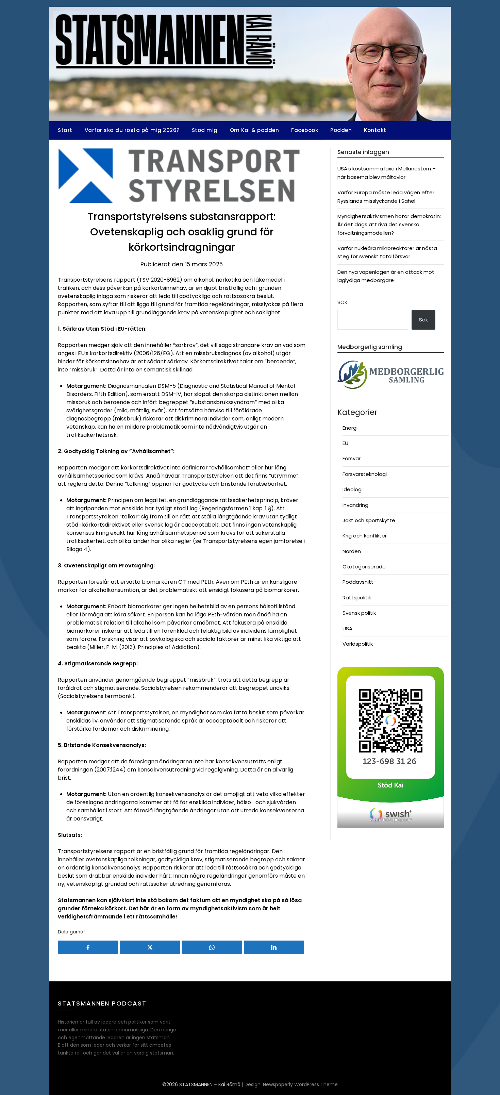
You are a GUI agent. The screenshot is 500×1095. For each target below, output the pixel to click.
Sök (342, 302)
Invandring (355, 505)
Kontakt (375, 130)
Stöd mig (205, 130)
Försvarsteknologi (365, 474)
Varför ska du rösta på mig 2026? (132, 130)
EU (345, 443)
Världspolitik (358, 643)
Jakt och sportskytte (369, 520)
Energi (350, 427)
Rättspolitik (357, 597)
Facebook (304, 130)
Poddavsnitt (358, 581)
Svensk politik (359, 612)
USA (347, 628)
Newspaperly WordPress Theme (300, 1084)
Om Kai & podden (254, 130)
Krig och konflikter (365, 535)
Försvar (352, 458)
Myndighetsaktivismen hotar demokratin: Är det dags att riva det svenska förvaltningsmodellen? (389, 224)
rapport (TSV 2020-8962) (148, 280)
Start (65, 130)
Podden (341, 130)
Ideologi (353, 489)
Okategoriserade (364, 566)
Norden (352, 551)
